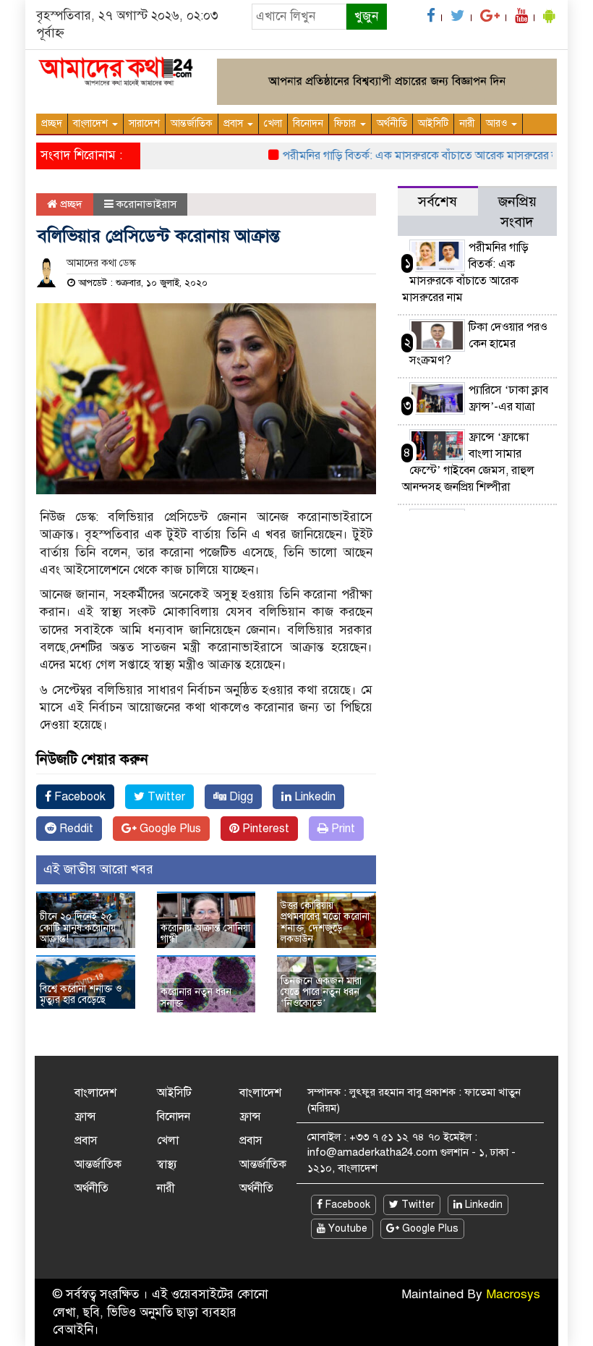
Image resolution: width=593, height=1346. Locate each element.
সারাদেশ (144, 123)
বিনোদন (308, 123)
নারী (467, 123)
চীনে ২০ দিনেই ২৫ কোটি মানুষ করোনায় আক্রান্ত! (78, 927)
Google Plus (169, 828)
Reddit (74, 828)
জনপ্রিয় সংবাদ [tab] (517, 211)
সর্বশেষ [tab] (437, 201)
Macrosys (513, 1294)
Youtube (346, 1228)
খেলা (273, 123)
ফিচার (346, 123)
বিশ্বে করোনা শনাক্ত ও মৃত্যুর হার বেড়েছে (80, 994)
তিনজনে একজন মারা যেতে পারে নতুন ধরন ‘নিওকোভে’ (321, 992)
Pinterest (264, 828)
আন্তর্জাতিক (192, 123)
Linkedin (313, 797)
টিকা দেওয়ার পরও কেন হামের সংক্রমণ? (478, 344)
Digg (239, 797)
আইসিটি (433, 123)
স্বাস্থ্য (167, 1164)
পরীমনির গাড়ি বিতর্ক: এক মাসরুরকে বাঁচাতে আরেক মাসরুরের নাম (411, 155)
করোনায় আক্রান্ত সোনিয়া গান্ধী (205, 933)
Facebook (78, 797)
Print (341, 828)
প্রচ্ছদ (51, 123)
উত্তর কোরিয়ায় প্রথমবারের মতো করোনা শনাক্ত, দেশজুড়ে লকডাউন (325, 922)
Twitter (165, 797)
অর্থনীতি (392, 123)
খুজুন (366, 16)
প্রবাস (234, 123)
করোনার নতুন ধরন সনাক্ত (196, 997)
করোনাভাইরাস (146, 204)
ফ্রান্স (85, 1116)
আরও (498, 123)
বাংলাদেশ (92, 123)
